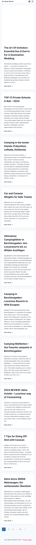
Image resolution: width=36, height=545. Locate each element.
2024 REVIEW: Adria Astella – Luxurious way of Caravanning (17, 394)
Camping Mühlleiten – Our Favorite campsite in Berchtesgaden (18, 347)
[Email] (32, 1)
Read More (8, 86)
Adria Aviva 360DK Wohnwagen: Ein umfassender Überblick (17, 483)
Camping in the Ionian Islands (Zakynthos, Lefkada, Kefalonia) (16, 146)
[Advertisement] (18, 26)
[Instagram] (29, 1)
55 (20, 529)
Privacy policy (27, 540)
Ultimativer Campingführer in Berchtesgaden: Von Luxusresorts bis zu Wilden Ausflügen (15, 243)
